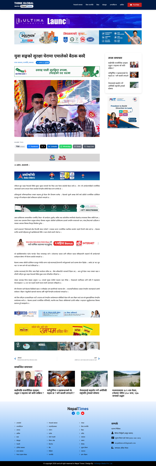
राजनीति (25, 62)
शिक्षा (97, 5)
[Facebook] (73, 413)
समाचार (31, 62)
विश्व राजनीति (89, 5)
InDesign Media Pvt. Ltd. (103, 463)
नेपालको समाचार (78, 5)
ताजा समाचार (18, 62)
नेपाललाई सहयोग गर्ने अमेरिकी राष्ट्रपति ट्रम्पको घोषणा (116, 86)
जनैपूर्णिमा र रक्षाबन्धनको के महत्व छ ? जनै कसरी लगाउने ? (118, 76)
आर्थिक (122, 5)
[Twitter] (78, 413)
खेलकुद (104, 5)
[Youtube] (82, 413)
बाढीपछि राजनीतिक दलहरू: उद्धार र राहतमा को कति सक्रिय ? (118, 65)
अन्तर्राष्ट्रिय (113, 5)
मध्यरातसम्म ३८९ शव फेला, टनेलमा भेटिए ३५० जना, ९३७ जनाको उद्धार (125, 393)
